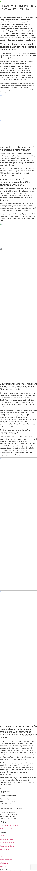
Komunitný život (5, 849)
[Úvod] (0, 1)
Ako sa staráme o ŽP (7, 843)
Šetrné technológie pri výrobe (10, 846)
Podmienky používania (7, 829)
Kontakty (3, 866)
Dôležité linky (4, 863)
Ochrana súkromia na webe (9, 825)
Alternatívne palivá (6, 839)
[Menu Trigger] (32, 5)
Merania (2, 853)
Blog (1, 856)
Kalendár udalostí (6, 860)
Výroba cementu (5, 836)
